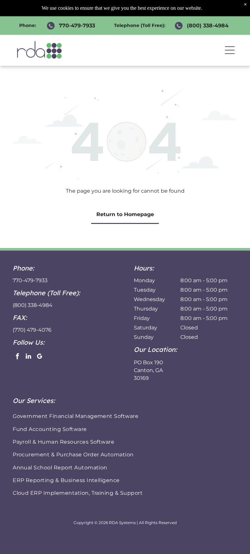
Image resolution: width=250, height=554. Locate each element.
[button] (230, 50)
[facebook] (17, 357)
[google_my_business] (39, 357)
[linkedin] (28, 357)
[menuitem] (125, 416)
